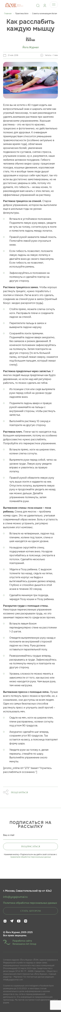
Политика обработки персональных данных (30, 903)
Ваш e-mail (8, 835)
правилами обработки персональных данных (30, 857)
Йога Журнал (31, 47)
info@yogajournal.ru (15, 897)
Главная (7, 13)
